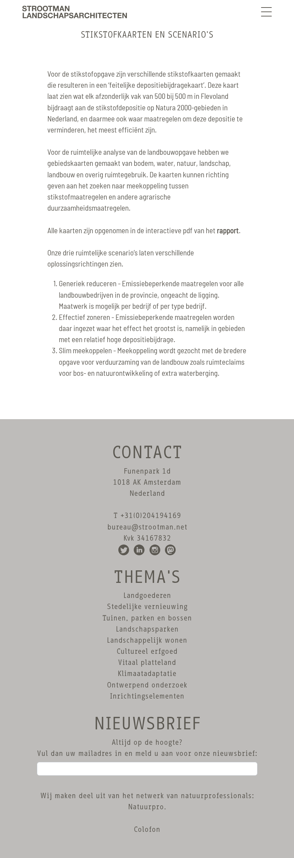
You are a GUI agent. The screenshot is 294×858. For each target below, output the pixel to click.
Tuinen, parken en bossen (147, 618)
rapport (228, 231)
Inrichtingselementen (147, 696)
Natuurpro (146, 806)
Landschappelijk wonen (147, 640)
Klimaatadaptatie (147, 673)
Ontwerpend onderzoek (147, 685)
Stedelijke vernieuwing (147, 606)
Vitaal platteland (147, 662)
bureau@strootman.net (147, 527)
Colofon (147, 829)
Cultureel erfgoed (147, 651)
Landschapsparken (147, 629)
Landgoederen (147, 595)
